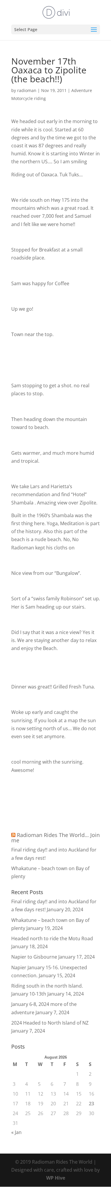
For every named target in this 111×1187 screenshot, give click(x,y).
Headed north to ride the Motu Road (52, 938)
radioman (26, 90)
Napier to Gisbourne (34, 957)
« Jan (16, 1132)
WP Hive (55, 1178)
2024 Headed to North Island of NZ (50, 1023)
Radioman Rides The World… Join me (55, 837)
